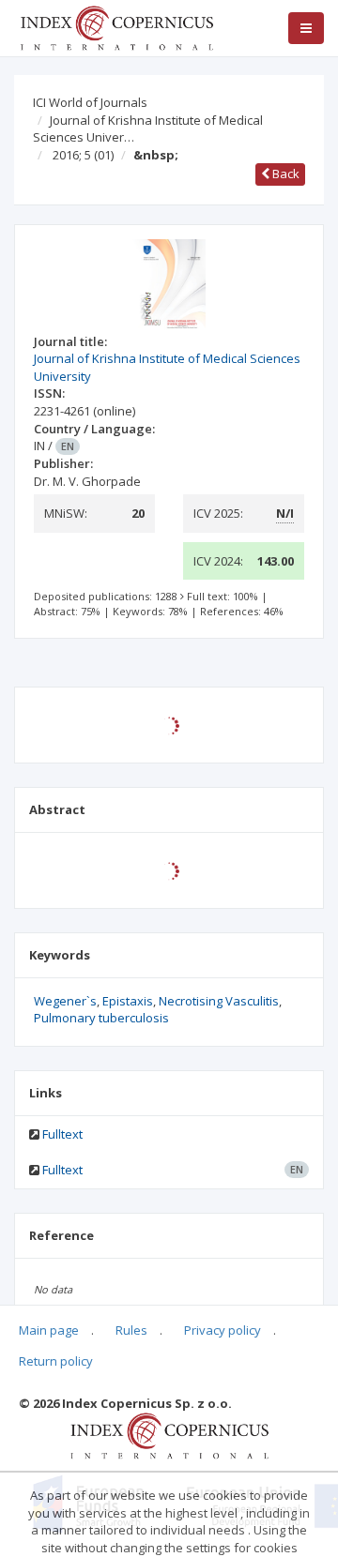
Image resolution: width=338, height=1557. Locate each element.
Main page (49, 1330)
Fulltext (62, 1134)
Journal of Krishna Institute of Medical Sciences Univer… (148, 129)
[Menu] (306, 28)
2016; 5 (83, 154)
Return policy (56, 1361)
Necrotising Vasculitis (219, 1000)
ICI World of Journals (90, 102)
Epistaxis (127, 1000)
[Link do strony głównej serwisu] (116, 26)
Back (284, 173)
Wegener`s (65, 1000)
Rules (131, 1330)
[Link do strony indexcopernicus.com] (169, 1435)
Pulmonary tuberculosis (101, 1017)
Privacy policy (222, 1330)
